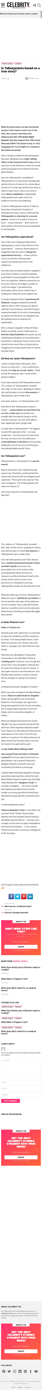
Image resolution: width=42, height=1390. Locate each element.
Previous (1, 14)
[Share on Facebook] (11, 896)
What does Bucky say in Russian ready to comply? (19, 14)
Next (41, 14)
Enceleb (20, 1387)
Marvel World (20, 961)
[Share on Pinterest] (24, 896)
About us (28, 1387)
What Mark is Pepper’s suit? (14, 979)
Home (13, 1387)
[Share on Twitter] (17, 896)
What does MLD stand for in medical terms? (18, 989)
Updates (18, 1007)
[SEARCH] (39, 5)
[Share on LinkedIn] (30, 896)
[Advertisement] (21, 38)
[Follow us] (34, 5)
